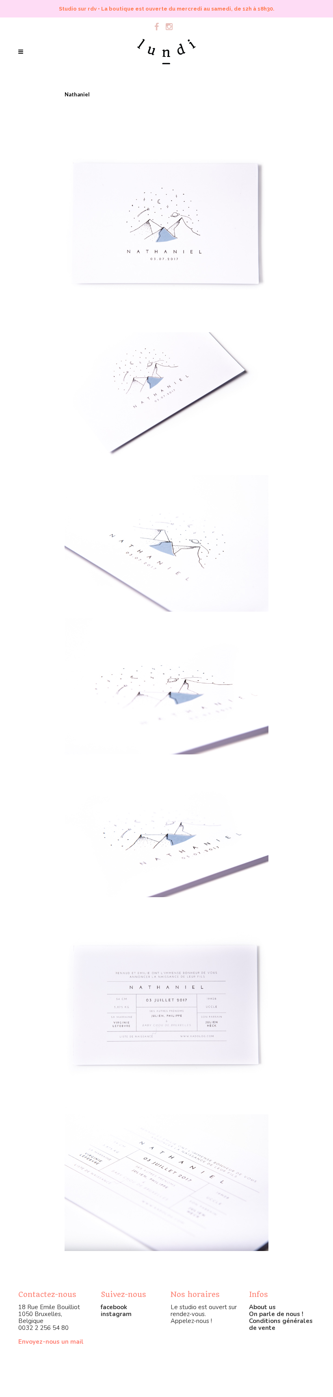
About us (262, 1307)
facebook (114, 1307)
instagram (116, 1314)
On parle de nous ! (276, 1314)
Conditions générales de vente (281, 1324)
